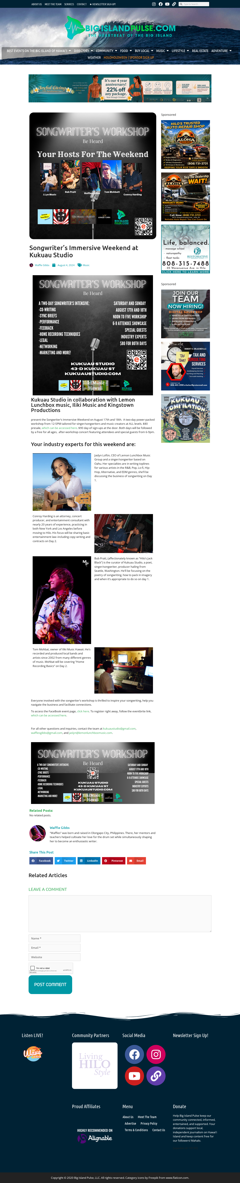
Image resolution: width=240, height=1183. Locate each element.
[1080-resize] (185, 272)
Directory (81, 50)
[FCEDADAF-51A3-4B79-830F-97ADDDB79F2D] (185, 389)
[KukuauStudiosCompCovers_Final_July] (185, 442)
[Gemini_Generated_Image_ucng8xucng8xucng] (120, 101)
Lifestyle (178, 50)
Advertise (130, 1123)
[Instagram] (154, 4)
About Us (37, 4)
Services (69, 4)
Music (160, 50)
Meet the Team (53, 4)
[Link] (174, 4)
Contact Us (158, 1130)
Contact (82, 4)
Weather (94, 57)
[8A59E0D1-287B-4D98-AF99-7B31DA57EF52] (185, 220)
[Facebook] (161, 4)
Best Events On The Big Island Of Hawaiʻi (37, 50)
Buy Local (142, 50)
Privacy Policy (149, 1123)
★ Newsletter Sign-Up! (102, 4)
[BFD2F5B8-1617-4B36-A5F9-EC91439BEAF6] (185, 168)
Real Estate (200, 50)
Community (104, 50)
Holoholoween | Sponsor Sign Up (129, 57)
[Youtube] (167, 4)
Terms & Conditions (136, 1130)
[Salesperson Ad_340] (185, 337)
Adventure (219, 50)
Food (124, 50)
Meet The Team (147, 1117)
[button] (41, 860)
